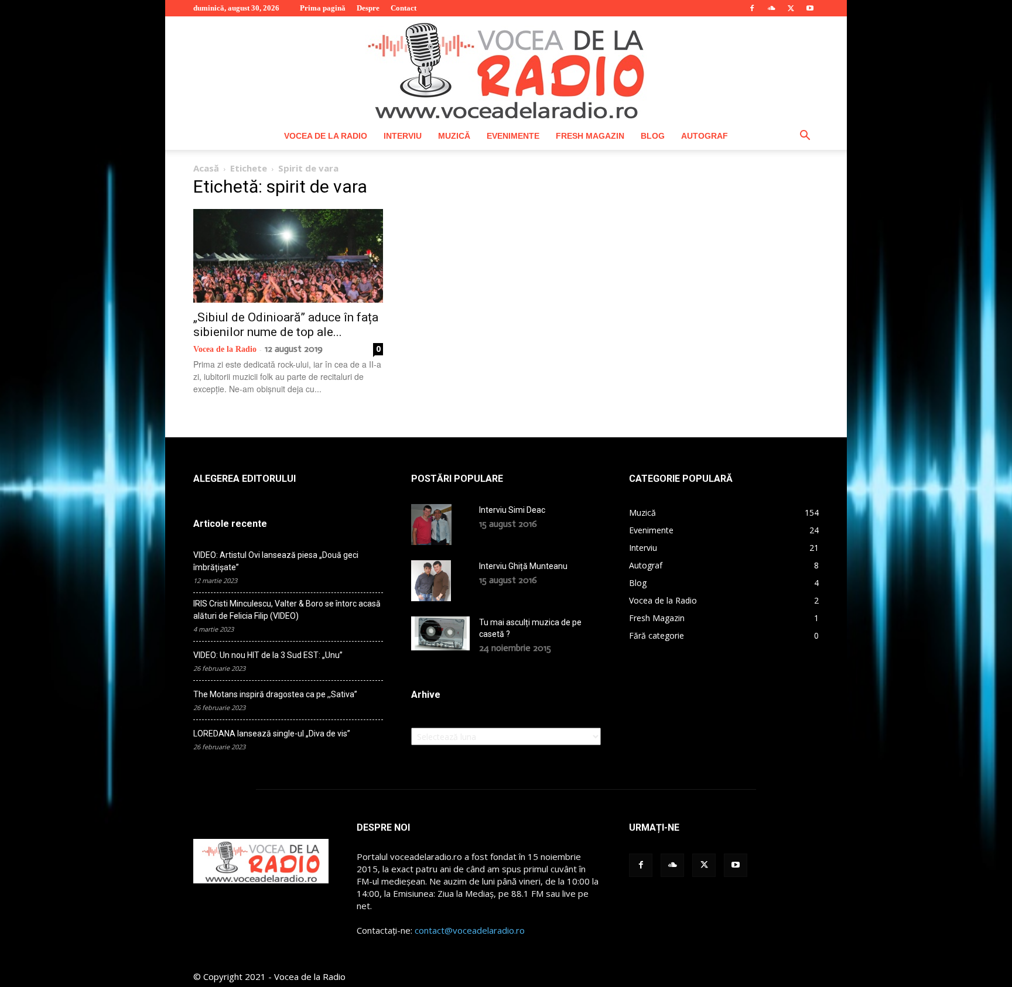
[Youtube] (810, 8)
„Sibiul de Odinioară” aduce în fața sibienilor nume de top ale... (285, 324)
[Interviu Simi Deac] (431, 524)
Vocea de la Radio (325, 135)
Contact (403, 8)
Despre (368, 8)
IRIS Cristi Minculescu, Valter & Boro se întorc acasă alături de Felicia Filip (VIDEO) (287, 610)
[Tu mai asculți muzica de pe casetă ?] (440, 633)
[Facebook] (752, 8)
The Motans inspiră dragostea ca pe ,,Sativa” (275, 694)
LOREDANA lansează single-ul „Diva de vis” (271, 733)
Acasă (206, 168)
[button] (805, 136)
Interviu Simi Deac (512, 510)
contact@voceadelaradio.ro (470, 930)
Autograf (704, 135)
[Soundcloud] (771, 8)
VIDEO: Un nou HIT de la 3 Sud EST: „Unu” (268, 655)
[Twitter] (790, 8)
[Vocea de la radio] (506, 69)
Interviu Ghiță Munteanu (523, 566)
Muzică (454, 135)
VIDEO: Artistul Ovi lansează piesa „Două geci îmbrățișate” (275, 561)
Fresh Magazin (590, 135)
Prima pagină (323, 8)
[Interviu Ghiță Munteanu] (431, 580)
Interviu (403, 135)
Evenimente (513, 135)
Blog (653, 135)
